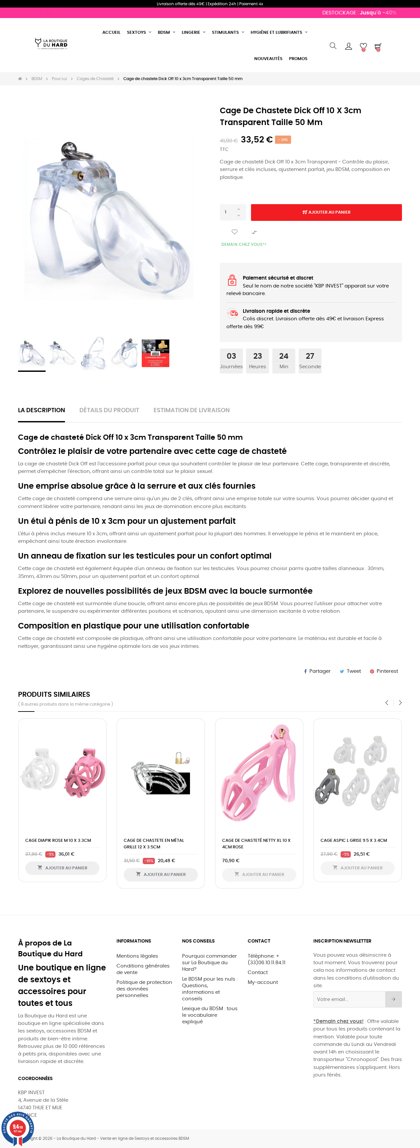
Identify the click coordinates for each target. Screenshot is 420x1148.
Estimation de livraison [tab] (192, 411)
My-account (263, 982)
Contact (258, 972)
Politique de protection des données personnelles (144, 989)
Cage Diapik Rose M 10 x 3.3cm (58, 841)
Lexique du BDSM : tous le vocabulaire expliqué (210, 1015)
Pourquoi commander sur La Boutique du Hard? (209, 963)
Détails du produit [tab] (109, 411)
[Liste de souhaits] (234, 232)
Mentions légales (137, 956)
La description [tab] (41, 411)
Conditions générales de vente (143, 969)
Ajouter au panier (328, 212)
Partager (320, 671)
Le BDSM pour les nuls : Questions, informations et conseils (210, 989)
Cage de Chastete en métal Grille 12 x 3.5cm (154, 844)
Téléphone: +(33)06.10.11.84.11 (266, 959)
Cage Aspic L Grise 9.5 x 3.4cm (354, 841)
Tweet (354, 671)
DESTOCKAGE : (348, 12)
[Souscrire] (393, 999)
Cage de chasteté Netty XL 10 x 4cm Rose (256, 844)
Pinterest (387, 671)
